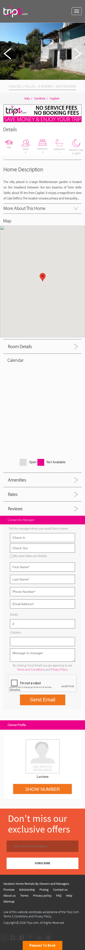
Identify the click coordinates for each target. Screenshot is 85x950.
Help (69, 895)
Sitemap (9, 901)
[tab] (42, 346)
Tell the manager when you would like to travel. (38, 529)
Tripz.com (32, 923)
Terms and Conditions (31, 670)
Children (15, 633)
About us (9, 895)
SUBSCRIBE (43, 863)
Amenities (17, 480)
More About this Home (24, 208)
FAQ (58, 895)
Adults (14, 615)
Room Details (20, 346)
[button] (81, 27)
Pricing (44, 890)
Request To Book (42, 945)
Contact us (60, 890)
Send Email (42, 700)
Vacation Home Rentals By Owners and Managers (36, 884)
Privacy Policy (59, 670)
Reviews (15, 508)
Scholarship (27, 890)
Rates (12, 494)
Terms (24, 895)
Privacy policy (42, 895)
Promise (9, 890)
